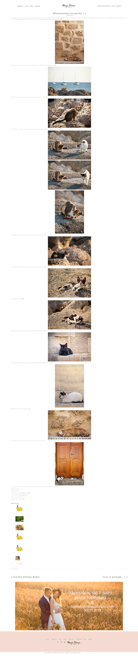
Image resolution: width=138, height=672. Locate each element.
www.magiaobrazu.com (28, 488)
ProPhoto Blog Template (88, 652)
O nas (26, 6)
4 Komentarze (19, 566)
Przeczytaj (108, 6)
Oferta (31, 6)
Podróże (118, 6)
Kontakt (37, 6)
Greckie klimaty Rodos (26, 577)
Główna (47, 639)
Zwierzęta (24, 563)
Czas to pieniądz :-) (114, 577)
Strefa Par (100, 6)
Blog (113, 6)
